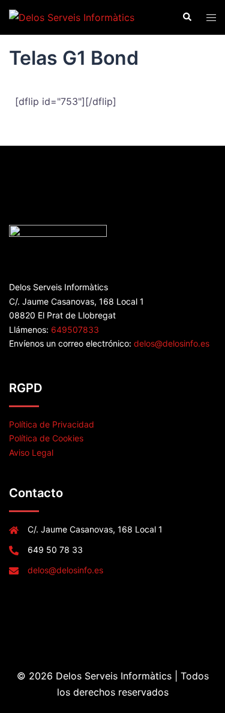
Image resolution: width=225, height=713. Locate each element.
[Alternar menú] (211, 18)
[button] (186, 17)
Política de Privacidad (51, 424)
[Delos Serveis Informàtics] (71, 17)
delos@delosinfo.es (171, 343)
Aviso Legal (31, 452)
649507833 (75, 329)
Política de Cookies (46, 438)
